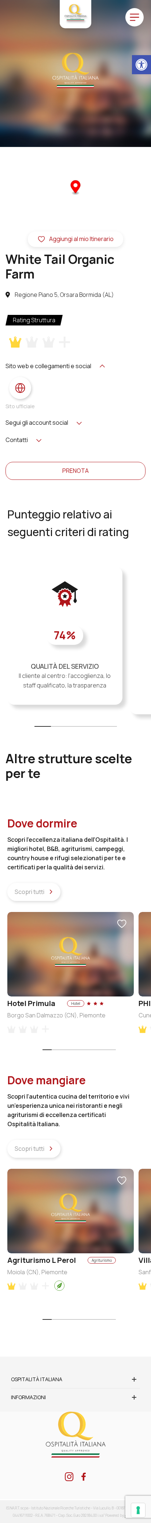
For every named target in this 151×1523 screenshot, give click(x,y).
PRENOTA (75, 471)
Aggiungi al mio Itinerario (81, 239)
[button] (141, 64)
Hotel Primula (31, 1003)
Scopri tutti (30, 892)
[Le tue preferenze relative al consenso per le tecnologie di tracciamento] (138, 1510)
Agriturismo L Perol (41, 1260)
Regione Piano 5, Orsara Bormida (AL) (64, 295)
